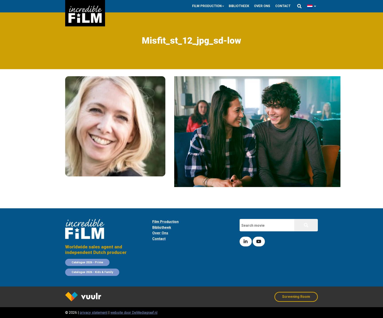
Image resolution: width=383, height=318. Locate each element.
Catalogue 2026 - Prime (87, 262)
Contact (283, 6)
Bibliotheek (239, 6)
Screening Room (296, 297)
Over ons (262, 6)
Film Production (207, 6)
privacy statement (93, 312)
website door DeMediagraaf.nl (133, 312)
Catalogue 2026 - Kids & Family (92, 272)
